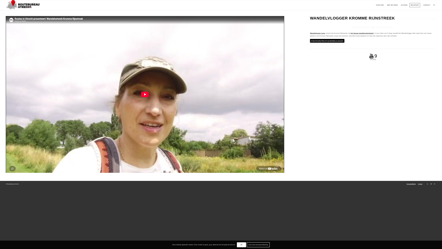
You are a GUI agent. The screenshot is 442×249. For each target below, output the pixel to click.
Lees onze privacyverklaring (258, 245)
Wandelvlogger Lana (317, 33)
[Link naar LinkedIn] (427, 184)
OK (241, 245)
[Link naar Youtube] (431, 184)
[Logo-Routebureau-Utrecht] (22, 5)
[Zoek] (434, 5)
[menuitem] (379, 5)
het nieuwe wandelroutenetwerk (362, 33)
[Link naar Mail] (434, 184)
